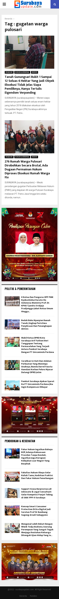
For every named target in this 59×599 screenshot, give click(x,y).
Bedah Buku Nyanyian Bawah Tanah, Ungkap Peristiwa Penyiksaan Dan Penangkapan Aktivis (36, 324)
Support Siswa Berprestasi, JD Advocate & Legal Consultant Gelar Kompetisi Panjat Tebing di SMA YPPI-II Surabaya (37, 493)
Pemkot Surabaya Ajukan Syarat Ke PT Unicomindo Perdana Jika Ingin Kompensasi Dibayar (37, 384)
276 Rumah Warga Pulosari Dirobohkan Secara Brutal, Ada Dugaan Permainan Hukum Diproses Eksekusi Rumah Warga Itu (27, 169)
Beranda (23, 596)
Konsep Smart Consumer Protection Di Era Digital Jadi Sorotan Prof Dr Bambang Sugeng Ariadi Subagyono (36, 511)
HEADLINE (9, 72)
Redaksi (33, 596)
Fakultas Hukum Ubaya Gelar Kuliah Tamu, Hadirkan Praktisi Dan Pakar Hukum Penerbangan (37, 475)
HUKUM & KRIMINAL (22, 72)
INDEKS (34, 72)
